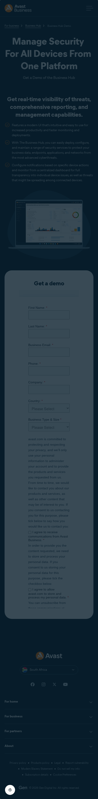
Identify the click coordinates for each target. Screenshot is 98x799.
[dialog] (49, 399)
